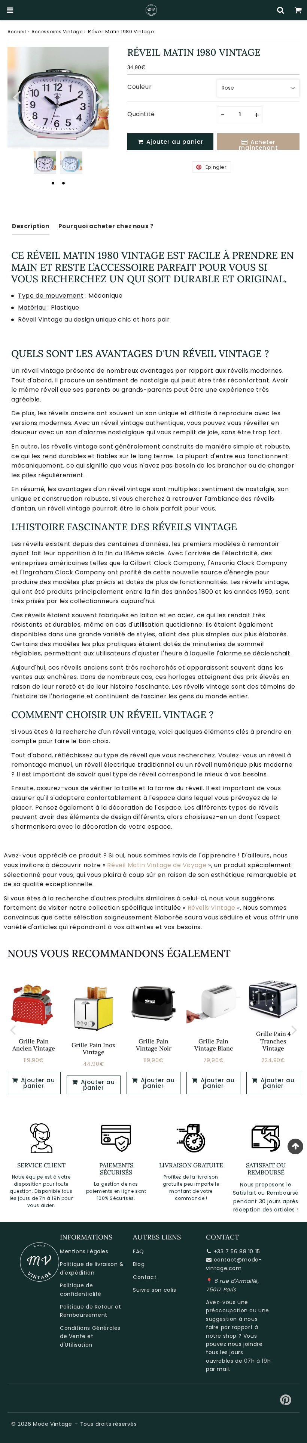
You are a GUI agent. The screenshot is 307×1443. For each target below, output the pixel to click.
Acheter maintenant (258, 144)
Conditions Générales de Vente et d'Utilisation (90, 1336)
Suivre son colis (154, 1290)
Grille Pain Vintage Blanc (213, 1044)
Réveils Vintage (211, 907)
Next (100, 96)
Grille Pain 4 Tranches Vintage (273, 1041)
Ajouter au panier (97, 1085)
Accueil (16, 31)
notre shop (221, 1336)
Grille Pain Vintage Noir (153, 1044)
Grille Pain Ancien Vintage (33, 1044)
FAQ (138, 1251)
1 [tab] (53, 183)
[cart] (298, 10)
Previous (16, 96)
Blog (139, 1264)
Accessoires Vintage (56, 31)
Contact (144, 1277)
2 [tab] (63, 183)
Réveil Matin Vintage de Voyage (156, 865)
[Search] (280, 10)
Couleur (139, 87)
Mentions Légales (84, 1251)
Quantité (141, 114)
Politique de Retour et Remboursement (90, 1311)
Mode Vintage (52, 1424)
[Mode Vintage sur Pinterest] (286, 1402)
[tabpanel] (45, 162)
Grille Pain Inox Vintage (94, 1048)
